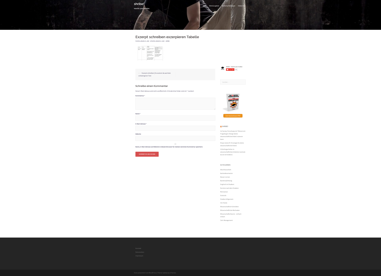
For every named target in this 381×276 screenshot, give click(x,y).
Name (137, 114)
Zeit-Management (226, 220)
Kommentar (140, 96)
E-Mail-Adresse (141, 124)
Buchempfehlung (226, 181)
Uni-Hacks (223, 203)
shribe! (139, 4)
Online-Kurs (242, 6)
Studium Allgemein (226, 199)
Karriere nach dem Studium (229, 188)
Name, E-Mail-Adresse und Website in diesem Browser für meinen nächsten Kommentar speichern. (169, 147)
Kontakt (138, 248)
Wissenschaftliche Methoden (230, 210)
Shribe (168, 41)
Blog (204, 6)
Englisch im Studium (227, 184)
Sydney (165, 273)
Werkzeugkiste (214, 6)
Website (138, 134)
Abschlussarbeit (225, 170)
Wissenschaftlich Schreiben (229, 207)
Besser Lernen (225, 177)
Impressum (139, 256)
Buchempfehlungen (228, 6)
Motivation (224, 192)
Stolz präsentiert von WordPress (145, 273)
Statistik (223, 195)
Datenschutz (139, 252)
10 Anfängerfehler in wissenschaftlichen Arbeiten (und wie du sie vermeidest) (232, 152)
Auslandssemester (226, 173)
